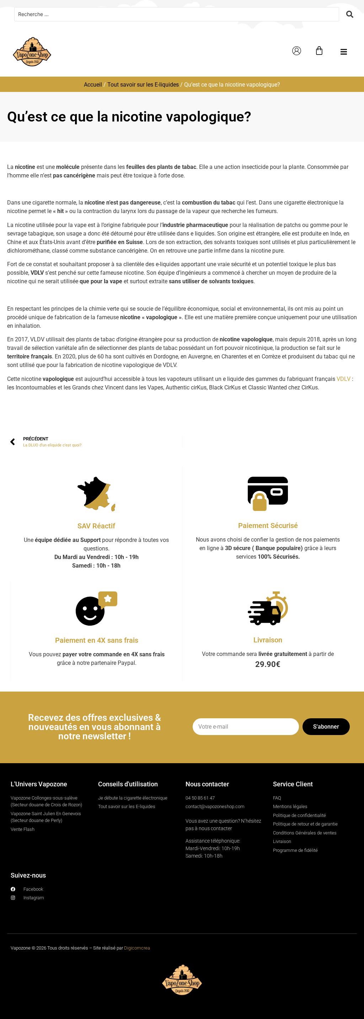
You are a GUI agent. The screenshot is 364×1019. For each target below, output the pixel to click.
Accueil (93, 84)
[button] (343, 52)
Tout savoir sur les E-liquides (143, 84)
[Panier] (319, 50)
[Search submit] (350, 14)
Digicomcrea (137, 948)
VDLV (343, 379)
